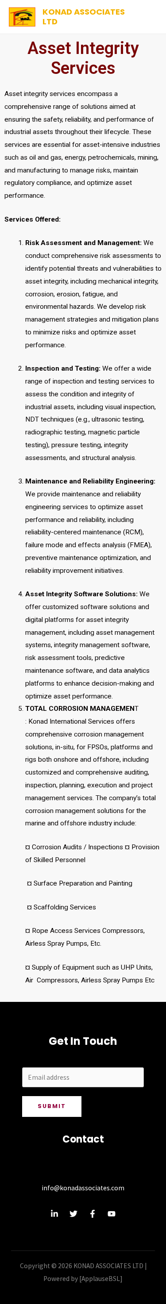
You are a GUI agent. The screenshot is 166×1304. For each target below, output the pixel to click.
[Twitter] (73, 1214)
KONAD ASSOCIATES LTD (83, 16)
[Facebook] (93, 1214)
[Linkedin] (54, 1214)
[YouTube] (112, 1214)
